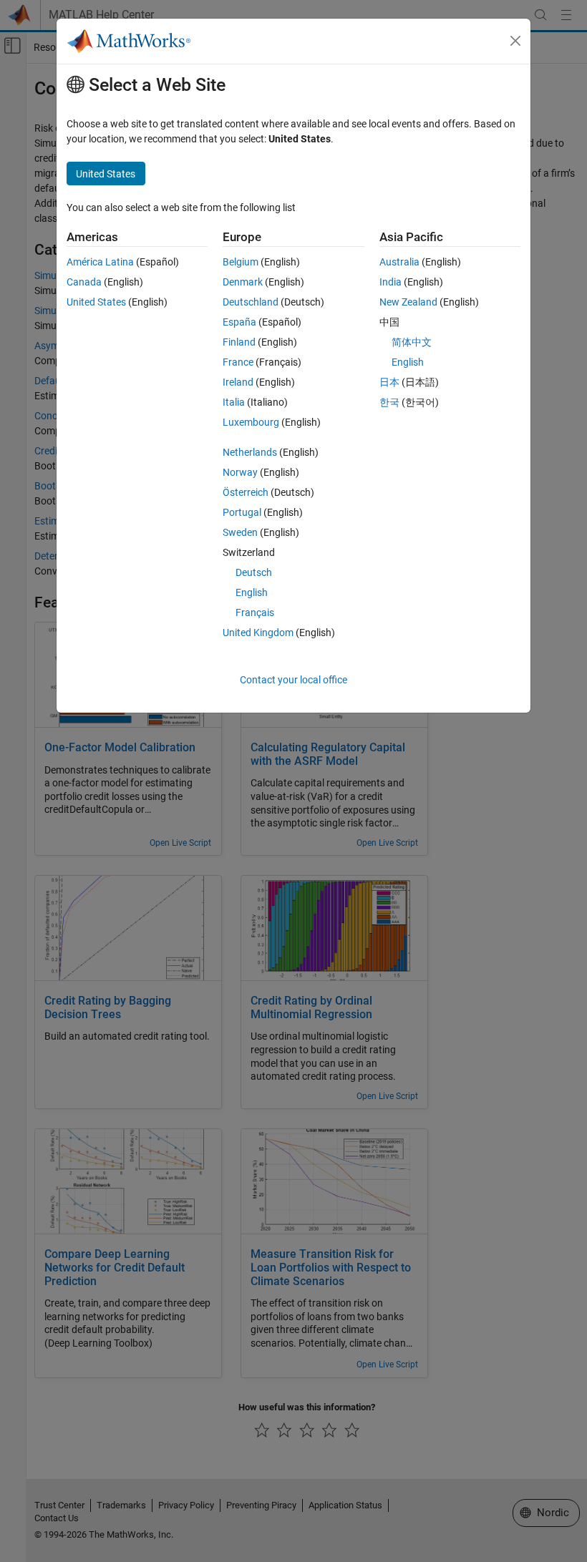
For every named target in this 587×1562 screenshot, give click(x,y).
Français (255, 612)
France (238, 362)
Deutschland (250, 302)
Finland (239, 342)
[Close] (515, 41)
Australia (399, 262)
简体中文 (412, 342)
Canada (84, 282)
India (390, 282)
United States (96, 302)
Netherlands (250, 452)
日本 (389, 382)
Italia (234, 402)
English (252, 592)
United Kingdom (258, 632)
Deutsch (254, 572)
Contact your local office (293, 679)
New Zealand (408, 302)
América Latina (100, 262)
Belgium (240, 262)
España (239, 322)
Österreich (245, 492)
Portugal (242, 512)
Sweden (240, 532)
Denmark (243, 282)
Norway (240, 472)
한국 (389, 402)
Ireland (238, 382)
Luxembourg (251, 422)
